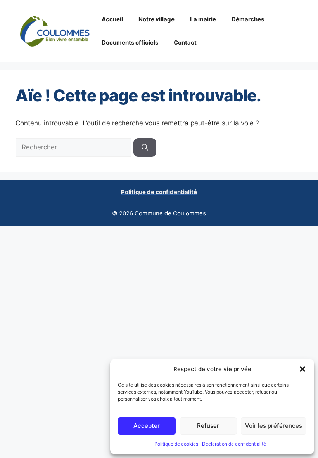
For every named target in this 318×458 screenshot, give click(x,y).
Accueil (112, 19)
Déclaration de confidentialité (234, 444)
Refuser (208, 425)
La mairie (203, 19)
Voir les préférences (273, 425)
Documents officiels (130, 42)
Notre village (156, 19)
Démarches (248, 19)
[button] (302, 369)
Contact (185, 42)
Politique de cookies (176, 444)
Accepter (146, 425)
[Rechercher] (144, 147)
